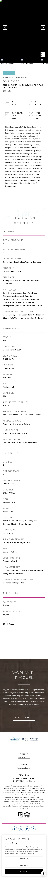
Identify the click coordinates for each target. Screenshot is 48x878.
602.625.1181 (24, 757)
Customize (24, 865)
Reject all (24, 859)
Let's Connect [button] (24, 717)
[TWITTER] (33, 828)
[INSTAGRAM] (21, 828)
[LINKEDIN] (27, 828)
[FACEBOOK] (14, 828)
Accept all (24, 871)
